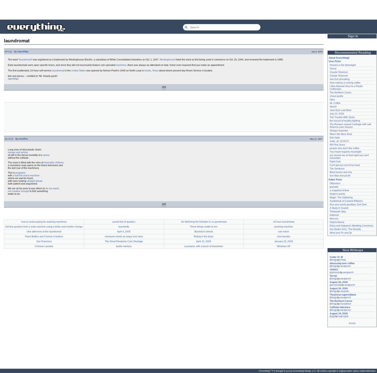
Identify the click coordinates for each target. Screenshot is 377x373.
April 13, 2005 (203, 241)
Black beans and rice (341, 172)
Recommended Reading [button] (353, 52)
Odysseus (335, 183)
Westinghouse (167, 59)
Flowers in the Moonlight (343, 65)
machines (121, 65)
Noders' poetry (337, 194)
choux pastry (336, 96)
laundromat (25, 59)
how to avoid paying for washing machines (44, 221)
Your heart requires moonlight (345, 151)
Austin (147, 70)
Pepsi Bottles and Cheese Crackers (44, 236)
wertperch (345, 266)
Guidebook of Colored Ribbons (346, 201)
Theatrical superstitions (343, 294)
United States (78, 70)
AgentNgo (22, 51)
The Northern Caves (340, 92)
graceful (334, 187)
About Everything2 (339, 57)
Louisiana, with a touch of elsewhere (203, 246)
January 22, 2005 (283, 241)
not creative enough (18, 191)
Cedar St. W (336, 257)
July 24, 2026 (337, 113)
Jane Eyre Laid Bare (340, 110)
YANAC (334, 269)
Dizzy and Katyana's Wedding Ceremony (351, 225)
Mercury (334, 218)
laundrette (123, 226)
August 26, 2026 (339, 282)
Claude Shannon (339, 72)
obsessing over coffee (342, 263)
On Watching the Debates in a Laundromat (203, 221)
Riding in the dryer (203, 236)
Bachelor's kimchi (203, 231)
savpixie (344, 291)
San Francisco (44, 241)
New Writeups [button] (353, 250)
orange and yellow (17, 152)
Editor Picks (335, 179)
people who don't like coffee (344, 148)
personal (335, 285)
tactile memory (124, 246)
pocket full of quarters (124, 221)
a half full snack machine (26, 175)
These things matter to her (204, 226)
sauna (46, 155)
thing (8, 51)
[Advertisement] (188, 10)
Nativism (334, 215)
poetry (9, 138)
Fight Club (335, 161)
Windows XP (283, 246)
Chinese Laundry (44, 246)
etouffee (23, 138)
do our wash (52, 188)
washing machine (283, 226)
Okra (332, 99)
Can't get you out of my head (345, 165)
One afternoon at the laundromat (44, 231)
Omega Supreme (339, 130)
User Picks (335, 61)
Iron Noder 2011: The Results (345, 229)
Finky (343, 259)
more (352, 323)
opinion (334, 272)
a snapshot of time (339, 190)
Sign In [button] (353, 36)
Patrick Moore (337, 222)
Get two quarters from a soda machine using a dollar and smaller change (44, 226)
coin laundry (283, 236)
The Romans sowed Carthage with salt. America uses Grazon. (351, 125)
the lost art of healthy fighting (345, 120)
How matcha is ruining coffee (345, 82)
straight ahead (34, 181)
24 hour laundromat (283, 221)
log (332, 316)
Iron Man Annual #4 (340, 175)
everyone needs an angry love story (124, 236)
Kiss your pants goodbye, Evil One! (348, 204)
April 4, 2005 (124, 231)
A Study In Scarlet (339, 208)
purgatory (20, 172)
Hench (333, 106)
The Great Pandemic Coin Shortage (124, 241)
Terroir (333, 68)
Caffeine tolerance (340, 307)
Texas (155, 70)
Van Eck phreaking (340, 79)
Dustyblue (345, 303)
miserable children (54, 162)
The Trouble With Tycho (342, 117)
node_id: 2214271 (339, 141)
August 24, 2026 (339, 313)
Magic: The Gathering (341, 197)
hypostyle (343, 316)
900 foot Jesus (337, 144)
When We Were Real (341, 134)
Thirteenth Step (338, 211)
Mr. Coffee (335, 103)
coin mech (283, 231)
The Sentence (337, 168)
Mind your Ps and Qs (341, 232)
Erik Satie (335, 137)
